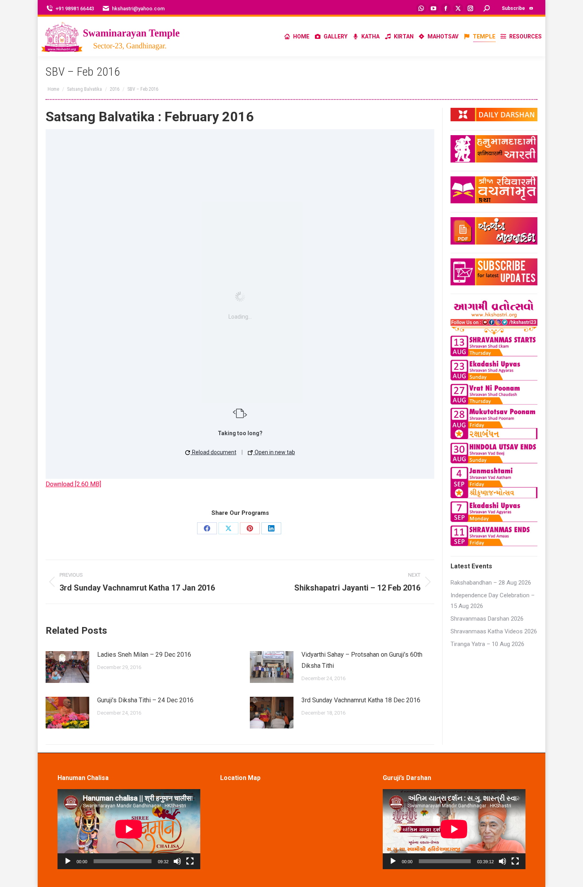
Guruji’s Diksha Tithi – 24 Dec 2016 (145, 700)
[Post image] (67, 667)
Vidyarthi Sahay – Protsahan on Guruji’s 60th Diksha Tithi (361, 660)
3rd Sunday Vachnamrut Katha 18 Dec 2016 (360, 700)
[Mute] (177, 861)
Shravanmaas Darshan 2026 (487, 618)
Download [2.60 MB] (73, 484)
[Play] (68, 861)
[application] (129, 829)
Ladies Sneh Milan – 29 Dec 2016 (144, 654)
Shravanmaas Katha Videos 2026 (494, 631)
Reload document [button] (213, 452)
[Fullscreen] (190, 861)
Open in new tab (274, 452)
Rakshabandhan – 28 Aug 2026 (491, 582)
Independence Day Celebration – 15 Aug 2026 (493, 601)
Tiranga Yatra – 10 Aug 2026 (487, 644)
